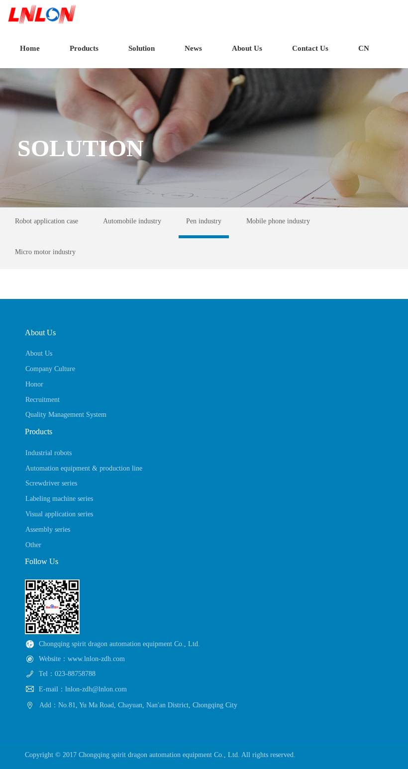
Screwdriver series (51, 483)
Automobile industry (132, 221)
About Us (247, 48)
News (193, 48)
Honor (34, 384)
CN (363, 48)
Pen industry (203, 221)
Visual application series (59, 514)
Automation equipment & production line (83, 468)
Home (30, 48)
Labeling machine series (59, 498)
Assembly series (47, 529)
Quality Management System (65, 414)
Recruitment (42, 399)
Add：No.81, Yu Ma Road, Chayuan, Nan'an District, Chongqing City (138, 705)
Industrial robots (48, 453)
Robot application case (46, 221)
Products (84, 48)
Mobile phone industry (278, 221)
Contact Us (310, 48)
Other (33, 545)
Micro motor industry (45, 252)
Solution (141, 48)
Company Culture (50, 369)
